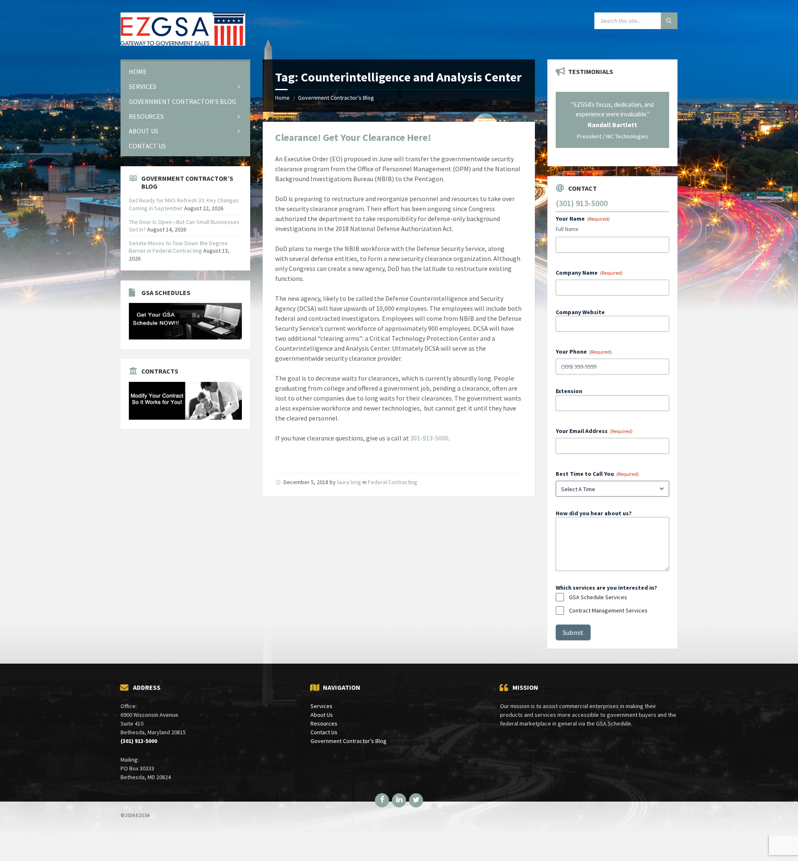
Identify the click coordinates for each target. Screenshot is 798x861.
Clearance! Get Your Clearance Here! (353, 137)
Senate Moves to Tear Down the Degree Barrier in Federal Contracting (178, 246)
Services (321, 706)
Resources (323, 723)
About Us (321, 714)
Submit (573, 632)
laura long (349, 482)
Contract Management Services (608, 610)
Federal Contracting (392, 482)
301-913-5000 (429, 438)
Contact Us (323, 732)
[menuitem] (185, 71)
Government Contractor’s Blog (336, 97)
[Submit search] (669, 20)
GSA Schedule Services (598, 597)
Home (282, 97)
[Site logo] (183, 43)
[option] (612, 119)
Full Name (567, 229)
